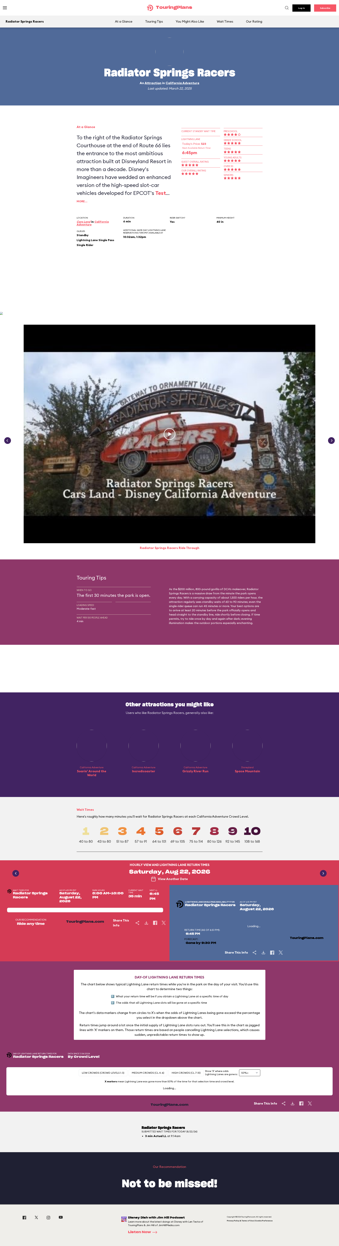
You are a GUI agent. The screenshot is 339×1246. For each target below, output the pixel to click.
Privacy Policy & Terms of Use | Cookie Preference (250, 1221)
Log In (301, 8)
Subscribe (325, 8)
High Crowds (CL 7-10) (186, 1072)
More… (82, 201)
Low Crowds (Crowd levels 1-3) (103, 1072)
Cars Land (83, 221)
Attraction (153, 83)
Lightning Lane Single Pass (95, 240)
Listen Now (139, 1232)
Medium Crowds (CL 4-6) (148, 1072)
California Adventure (182, 83)
